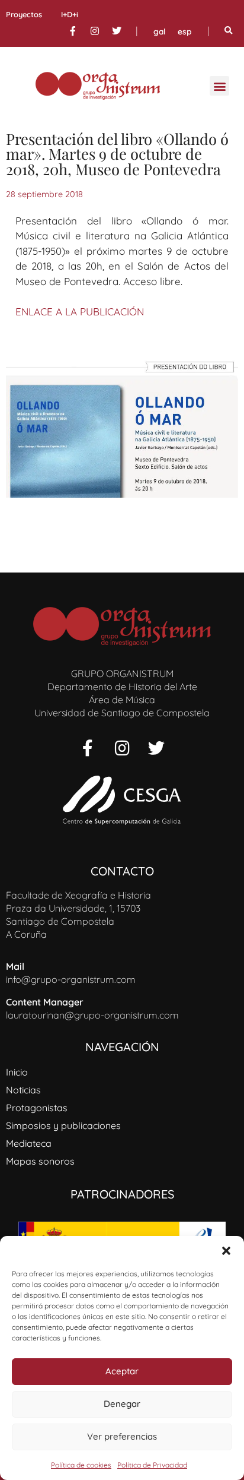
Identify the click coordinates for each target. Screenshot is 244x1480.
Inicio (17, 1072)
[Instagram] (94, 30)
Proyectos (24, 14)
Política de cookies (81, 1464)
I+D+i (69, 14)
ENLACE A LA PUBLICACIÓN (79, 311)
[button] (226, 1251)
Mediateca (29, 1143)
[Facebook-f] (72, 30)
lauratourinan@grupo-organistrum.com (92, 1015)
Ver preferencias (122, 1436)
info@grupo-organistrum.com (71, 979)
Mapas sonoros (40, 1161)
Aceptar (122, 1371)
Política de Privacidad (152, 1464)
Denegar (122, 1403)
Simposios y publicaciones (63, 1125)
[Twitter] (116, 30)
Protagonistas (37, 1108)
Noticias (23, 1090)
